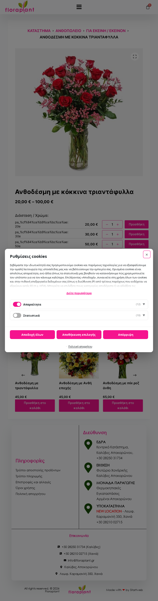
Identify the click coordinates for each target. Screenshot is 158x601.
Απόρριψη (125, 335)
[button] (79, 304)
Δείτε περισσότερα (79, 293)
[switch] (17, 315)
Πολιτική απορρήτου (80, 346)
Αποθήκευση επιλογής (78, 335)
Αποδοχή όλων (32, 335)
